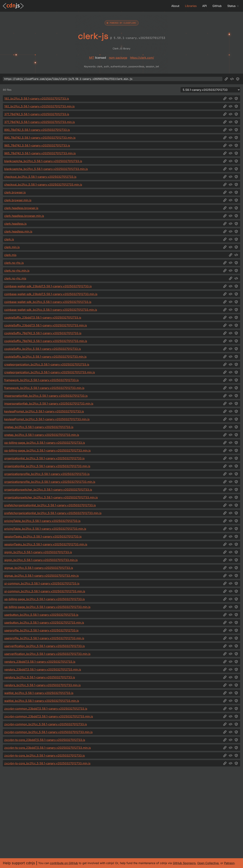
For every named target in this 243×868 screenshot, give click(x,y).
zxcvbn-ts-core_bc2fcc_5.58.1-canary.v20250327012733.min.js (47, 763)
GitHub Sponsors (184, 863)
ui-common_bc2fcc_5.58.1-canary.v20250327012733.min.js (44, 591)
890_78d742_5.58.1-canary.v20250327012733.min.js (39, 137)
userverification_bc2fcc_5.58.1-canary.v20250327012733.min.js (47, 653)
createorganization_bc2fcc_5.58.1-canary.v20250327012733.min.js (49, 372)
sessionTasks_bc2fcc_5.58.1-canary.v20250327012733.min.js (45, 544)
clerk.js (9, 239)
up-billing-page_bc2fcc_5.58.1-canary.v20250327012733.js (44, 599)
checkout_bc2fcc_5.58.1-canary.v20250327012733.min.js (43, 184)
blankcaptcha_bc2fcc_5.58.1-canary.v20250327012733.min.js (46, 168)
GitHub (217, 6)
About (175, 6)
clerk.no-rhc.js (14, 262)
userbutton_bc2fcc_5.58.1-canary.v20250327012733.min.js (44, 622)
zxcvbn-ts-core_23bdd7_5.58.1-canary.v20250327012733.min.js (47, 747)
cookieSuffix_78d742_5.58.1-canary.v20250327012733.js (42, 333)
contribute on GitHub (64, 863)
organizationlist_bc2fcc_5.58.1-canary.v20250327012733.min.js (47, 466)
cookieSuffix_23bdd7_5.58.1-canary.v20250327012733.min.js (45, 325)
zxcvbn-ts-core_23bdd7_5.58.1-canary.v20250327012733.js (44, 739)
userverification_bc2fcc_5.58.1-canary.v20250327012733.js (44, 646)
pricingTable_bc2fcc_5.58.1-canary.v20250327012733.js (42, 520)
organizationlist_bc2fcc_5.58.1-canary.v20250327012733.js (44, 458)
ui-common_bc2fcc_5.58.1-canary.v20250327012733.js (41, 583)
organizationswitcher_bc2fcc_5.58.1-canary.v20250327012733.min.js (51, 497)
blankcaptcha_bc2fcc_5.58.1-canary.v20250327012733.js (43, 161)
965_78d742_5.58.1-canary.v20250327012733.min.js (40, 153)
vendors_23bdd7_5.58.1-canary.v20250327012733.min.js (42, 669)
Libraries (191, 6)
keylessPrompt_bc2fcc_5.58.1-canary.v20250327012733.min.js (46, 419)
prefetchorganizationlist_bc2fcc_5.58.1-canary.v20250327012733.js (50, 505)
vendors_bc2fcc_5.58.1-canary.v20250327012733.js (39, 677)
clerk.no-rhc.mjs (15, 278)
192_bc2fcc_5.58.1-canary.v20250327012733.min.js (39, 106)
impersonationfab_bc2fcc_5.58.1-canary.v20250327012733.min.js (48, 403)
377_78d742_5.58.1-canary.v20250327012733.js (36, 114)
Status (231, 6)
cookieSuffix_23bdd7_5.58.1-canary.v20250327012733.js (42, 317)
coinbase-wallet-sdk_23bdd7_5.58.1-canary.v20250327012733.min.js (50, 294)
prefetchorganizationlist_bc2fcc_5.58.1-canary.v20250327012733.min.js (52, 513)
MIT (91, 57)
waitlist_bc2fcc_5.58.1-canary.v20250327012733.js (38, 693)
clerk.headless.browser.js (21, 208)
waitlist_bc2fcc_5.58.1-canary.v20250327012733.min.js (41, 700)
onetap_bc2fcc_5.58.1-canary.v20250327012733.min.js (41, 434)
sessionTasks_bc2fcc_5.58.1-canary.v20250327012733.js (42, 536)
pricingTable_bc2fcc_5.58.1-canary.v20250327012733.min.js (45, 528)
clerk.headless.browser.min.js (24, 215)
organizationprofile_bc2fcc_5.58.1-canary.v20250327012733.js (46, 474)
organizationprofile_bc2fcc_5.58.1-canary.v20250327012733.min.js (49, 481)
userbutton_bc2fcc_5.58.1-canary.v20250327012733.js (41, 614)
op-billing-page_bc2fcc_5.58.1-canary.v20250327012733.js (44, 442)
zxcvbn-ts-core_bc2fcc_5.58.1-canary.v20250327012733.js (44, 755)
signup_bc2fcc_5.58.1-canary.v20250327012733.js (38, 567)
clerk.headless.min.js (18, 231)
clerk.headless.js (15, 223)
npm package (118, 57)
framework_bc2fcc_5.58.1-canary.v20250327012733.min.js (44, 387)
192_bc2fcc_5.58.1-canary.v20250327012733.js (36, 98)
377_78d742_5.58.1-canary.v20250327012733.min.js (39, 122)
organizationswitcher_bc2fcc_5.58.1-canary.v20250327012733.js (48, 489)
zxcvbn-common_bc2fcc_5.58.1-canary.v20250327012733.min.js (48, 732)
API (204, 6)
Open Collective (208, 863)
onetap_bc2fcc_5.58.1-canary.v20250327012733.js (38, 427)
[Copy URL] (226, 78)
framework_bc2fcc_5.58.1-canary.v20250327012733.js (41, 380)
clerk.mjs (10, 255)
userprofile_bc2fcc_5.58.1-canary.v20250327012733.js (41, 630)
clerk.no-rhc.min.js (16, 270)
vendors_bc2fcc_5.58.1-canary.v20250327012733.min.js (42, 685)
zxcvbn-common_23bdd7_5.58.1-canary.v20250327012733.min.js (48, 716)
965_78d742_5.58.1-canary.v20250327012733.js (37, 145)
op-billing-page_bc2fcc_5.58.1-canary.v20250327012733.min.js (47, 450)
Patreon (229, 863)
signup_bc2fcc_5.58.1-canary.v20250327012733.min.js (41, 575)
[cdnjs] (13, 6)
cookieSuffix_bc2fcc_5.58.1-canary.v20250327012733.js (42, 348)
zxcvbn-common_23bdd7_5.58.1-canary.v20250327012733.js (45, 708)
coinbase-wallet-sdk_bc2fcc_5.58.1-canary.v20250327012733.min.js (50, 309)
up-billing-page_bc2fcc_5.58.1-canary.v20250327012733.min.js (47, 606)
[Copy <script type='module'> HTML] (236, 254)
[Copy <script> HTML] (231, 78)
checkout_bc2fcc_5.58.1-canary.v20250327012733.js (40, 176)
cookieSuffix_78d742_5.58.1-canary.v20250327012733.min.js (45, 341)
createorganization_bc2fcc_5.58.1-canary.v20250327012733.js (46, 364)
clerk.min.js (12, 247)
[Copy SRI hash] (237, 78)
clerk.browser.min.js (17, 200)
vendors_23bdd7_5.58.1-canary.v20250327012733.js (39, 661)
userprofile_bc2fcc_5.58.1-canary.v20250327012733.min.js (44, 638)
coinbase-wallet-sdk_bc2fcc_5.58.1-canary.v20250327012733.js (47, 301)
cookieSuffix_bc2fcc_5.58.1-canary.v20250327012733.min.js (45, 356)
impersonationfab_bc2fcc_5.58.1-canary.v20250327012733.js (46, 395)
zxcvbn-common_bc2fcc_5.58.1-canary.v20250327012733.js (45, 724)
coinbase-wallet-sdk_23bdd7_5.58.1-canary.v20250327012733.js (48, 286)
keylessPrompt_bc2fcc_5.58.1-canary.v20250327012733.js (44, 411)
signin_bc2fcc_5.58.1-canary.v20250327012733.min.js (41, 560)
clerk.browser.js (15, 192)
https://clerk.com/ (142, 57)
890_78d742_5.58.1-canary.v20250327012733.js (37, 129)
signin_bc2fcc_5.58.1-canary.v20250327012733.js (38, 552)
